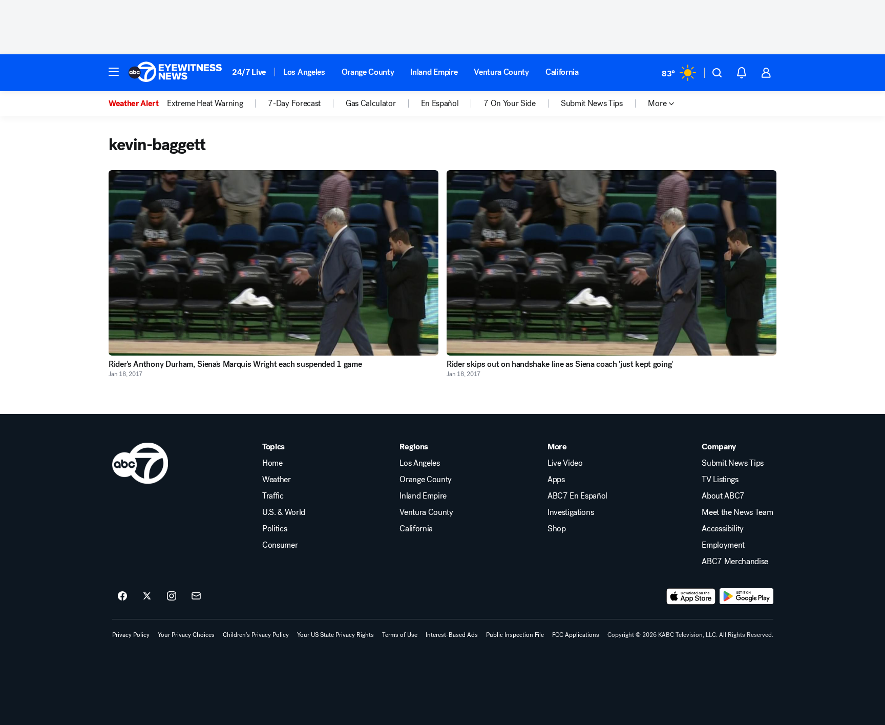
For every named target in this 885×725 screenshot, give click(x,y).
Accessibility (723, 529)
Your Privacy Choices (186, 635)
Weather (276, 479)
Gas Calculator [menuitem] (371, 103)
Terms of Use (399, 635)
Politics (274, 529)
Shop (556, 529)
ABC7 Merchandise (735, 561)
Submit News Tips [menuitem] (592, 103)
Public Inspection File (515, 635)
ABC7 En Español (577, 496)
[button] (113, 71)
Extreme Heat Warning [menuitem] (205, 103)
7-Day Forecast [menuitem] (294, 103)
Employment (723, 545)
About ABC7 (723, 496)
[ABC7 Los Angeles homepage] (175, 72)
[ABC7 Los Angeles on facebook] (122, 596)
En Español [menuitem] (440, 103)
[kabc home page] (140, 463)
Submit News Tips (733, 463)
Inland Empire (433, 72)
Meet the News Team (737, 512)
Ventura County (501, 72)
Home (272, 463)
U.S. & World (283, 512)
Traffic (273, 496)
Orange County (368, 72)
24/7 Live (249, 72)
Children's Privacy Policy (256, 635)
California (562, 72)
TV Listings (720, 479)
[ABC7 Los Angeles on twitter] (147, 596)
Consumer (280, 545)
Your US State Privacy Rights (335, 635)
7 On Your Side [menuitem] (509, 103)
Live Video (565, 463)
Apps (556, 479)
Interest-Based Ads (452, 635)
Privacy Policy (131, 635)
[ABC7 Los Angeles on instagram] (171, 596)
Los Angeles (304, 72)
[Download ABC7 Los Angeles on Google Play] (746, 596)
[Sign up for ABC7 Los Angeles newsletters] (196, 596)
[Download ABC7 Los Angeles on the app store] (690, 596)
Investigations (570, 512)
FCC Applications (575, 635)
